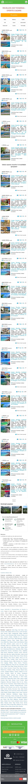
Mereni (13, 680)
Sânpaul (6, 702)
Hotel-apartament (22, 710)
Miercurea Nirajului (11, 682)
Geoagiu (21, 699)
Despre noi (4, 771)
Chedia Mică (4, 678)
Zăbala (17, 657)
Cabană (23, 708)
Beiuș (2, 701)
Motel (4, 712)
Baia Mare (13, 704)
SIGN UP (13, 731)
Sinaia (2, 692)
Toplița (17, 640)
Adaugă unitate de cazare (20, 769)
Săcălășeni (15, 694)
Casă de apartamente (10, 713)
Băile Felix (6, 642)
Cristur (25, 666)
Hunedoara (24, 673)
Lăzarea (25, 636)
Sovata (2, 631)
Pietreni (2, 695)
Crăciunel (25, 692)
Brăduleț (2, 706)
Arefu (17, 692)
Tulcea (21, 655)
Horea (21, 702)
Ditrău (25, 695)
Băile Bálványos (18, 638)
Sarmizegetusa (23, 687)
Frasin (25, 704)
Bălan (2, 702)
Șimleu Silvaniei (15, 695)
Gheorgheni (3, 640)
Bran (2, 668)
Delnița (9, 692)
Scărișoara (15, 676)
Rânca (21, 640)
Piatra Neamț (24, 690)
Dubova (16, 671)
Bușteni (5, 633)
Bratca (25, 699)
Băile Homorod (16, 661)
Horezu (25, 701)
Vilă (1, 712)
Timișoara (24, 662)
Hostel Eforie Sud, (16, 186)
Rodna (18, 690)
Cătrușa (9, 640)
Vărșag (15, 666)
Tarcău (25, 702)
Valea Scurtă (4, 688)
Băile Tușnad (17, 635)
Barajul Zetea (24, 669)
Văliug (22, 647)
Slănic (9, 633)
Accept (24, 778)
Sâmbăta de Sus (17, 636)
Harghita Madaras (9, 671)
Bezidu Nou (20, 666)
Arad (2, 647)
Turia (19, 688)
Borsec (11, 661)
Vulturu (6, 706)
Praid (6, 631)
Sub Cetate (21, 629)
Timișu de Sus (4, 683)
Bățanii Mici (8, 664)
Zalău (25, 640)
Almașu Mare (15, 706)
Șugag (20, 694)
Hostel (11, 712)
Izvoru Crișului (20, 680)
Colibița (9, 631)
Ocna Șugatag (4, 662)
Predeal (22, 635)
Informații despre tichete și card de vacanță (11, 718)
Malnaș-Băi (10, 678)
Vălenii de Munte (15, 673)
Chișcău (11, 655)
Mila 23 (9, 704)
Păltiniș (11, 662)
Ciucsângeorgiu (4, 676)
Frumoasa (10, 683)
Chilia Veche (4, 704)
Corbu (25, 685)
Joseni (20, 652)
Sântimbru (8, 694)
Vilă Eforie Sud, (15, 210)
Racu (20, 650)
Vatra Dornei (11, 657)
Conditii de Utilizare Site (6, 572)
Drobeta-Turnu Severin (6, 650)
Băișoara (11, 697)
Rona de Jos (20, 682)
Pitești (4, 699)
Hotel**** (17, 713)
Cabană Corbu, (15, 494)
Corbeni (25, 661)
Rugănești (3, 659)
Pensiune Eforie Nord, (17, 136)
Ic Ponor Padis (23, 676)
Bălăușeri (16, 699)
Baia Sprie (8, 680)
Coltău (13, 669)
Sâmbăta (3, 694)
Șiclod (10, 676)
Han (6, 715)
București (14, 688)
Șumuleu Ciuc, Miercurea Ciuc (19, 675)
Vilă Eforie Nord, (15, 45)
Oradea (10, 636)
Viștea (15, 683)
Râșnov (25, 694)
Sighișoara (6, 655)
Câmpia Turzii (7, 701)
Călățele (2, 690)
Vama (25, 629)
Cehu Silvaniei (8, 687)
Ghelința (9, 669)
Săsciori (18, 669)
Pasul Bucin (11, 638)
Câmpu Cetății (23, 678)
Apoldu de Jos (20, 704)
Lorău (20, 692)
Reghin (8, 675)
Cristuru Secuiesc (8, 668)
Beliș (18, 645)
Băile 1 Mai (7, 666)
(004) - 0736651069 (19, 757)
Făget (12, 666)
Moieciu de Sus (15, 631)
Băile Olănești (4, 657)
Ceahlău (12, 659)
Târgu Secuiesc (23, 668)
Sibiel (2, 654)
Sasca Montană (23, 645)
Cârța (18, 678)
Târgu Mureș (4, 652)
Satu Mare (10, 699)
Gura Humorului (13, 690)
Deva (20, 659)
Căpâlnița (25, 650)
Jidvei (10, 702)
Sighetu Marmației (15, 654)
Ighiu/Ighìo (24, 697)
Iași (1, 699)
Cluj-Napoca (15, 650)
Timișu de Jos (23, 657)
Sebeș (25, 682)
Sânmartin (3, 675)
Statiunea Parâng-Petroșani (16, 685)
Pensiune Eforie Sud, (16, 252)
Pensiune (3, 710)
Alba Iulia (8, 654)
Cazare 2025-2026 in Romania (8, 609)
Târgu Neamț (16, 702)
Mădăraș (3, 687)
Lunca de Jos (19, 643)
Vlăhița (20, 633)
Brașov (5, 638)
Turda (15, 662)
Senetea (10, 688)
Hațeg (25, 649)
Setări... (2, 778)
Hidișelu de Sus (23, 671)
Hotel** (7, 712)
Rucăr (15, 697)
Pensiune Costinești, (16, 273)
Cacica (21, 701)
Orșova (19, 662)
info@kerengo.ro (20, 753)
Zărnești (9, 643)
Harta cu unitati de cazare (7, 767)
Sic (22, 661)
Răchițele (13, 645)
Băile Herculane (7, 647)
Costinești (3, 664)
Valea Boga (14, 629)
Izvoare (2, 671)
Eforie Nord (16, 655)
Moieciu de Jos (4, 697)
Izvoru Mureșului (9, 635)
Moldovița (18, 649)
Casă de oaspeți (13, 710)
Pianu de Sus (15, 664)
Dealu (10, 706)
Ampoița (21, 706)
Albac (22, 649)
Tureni (12, 701)
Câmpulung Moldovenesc (9, 649)
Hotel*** (7, 710)
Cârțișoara (6, 661)
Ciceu (2, 642)
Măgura (13, 692)
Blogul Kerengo (5, 769)
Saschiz (21, 695)
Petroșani (6, 685)
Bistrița (19, 683)
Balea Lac (8, 645)
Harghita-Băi (15, 633)
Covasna (14, 647)
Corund (6, 636)
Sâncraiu (25, 652)
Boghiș (5, 692)
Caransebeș (8, 695)
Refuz (21, 778)
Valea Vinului (24, 688)
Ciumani (2, 680)
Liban (18, 647)
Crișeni (14, 668)
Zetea (16, 659)
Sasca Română (5, 673)
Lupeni (13, 643)
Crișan (8, 659)
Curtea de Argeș (23, 631)
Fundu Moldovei (20, 642)
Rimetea (25, 638)
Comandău (21, 664)
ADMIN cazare (18, 767)
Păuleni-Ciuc (4, 669)
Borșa (2, 638)
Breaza (6, 690)
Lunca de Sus (16, 687)
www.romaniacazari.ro (9, 563)
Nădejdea (19, 697)
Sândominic (10, 652)
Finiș (18, 668)
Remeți (25, 655)
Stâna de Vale (12, 642)
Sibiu (2, 633)
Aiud (5, 654)
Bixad (15, 678)
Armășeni (17, 701)
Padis (13, 640)
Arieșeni (16, 652)
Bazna (22, 683)
